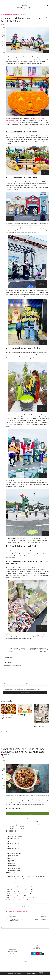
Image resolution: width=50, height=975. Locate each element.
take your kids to (22, 642)
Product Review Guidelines (12, 951)
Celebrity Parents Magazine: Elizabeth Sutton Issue (40, 725)
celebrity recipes (13, 911)
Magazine (15, 14)
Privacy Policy (25, 966)
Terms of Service (25, 963)
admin (3, 24)
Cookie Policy (34, 973)
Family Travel (4, 14)
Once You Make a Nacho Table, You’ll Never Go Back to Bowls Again (7, 717)
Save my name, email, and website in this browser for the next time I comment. (22, 689)
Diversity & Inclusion (12, 949)
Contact (25, 961)
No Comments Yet (8, 657)
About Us (12, 946)
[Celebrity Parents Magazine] (25, 5)
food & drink (20, 911)
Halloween (9, 14)
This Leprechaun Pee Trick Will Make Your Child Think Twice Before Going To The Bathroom (24, 716)
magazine (16, 642)
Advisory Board (12, 953)
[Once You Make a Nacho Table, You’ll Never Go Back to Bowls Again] (8, 709)
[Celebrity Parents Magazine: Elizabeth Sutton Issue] (41, 713)
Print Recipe (28, 814)
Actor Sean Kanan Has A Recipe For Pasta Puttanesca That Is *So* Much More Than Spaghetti (22, 751)
